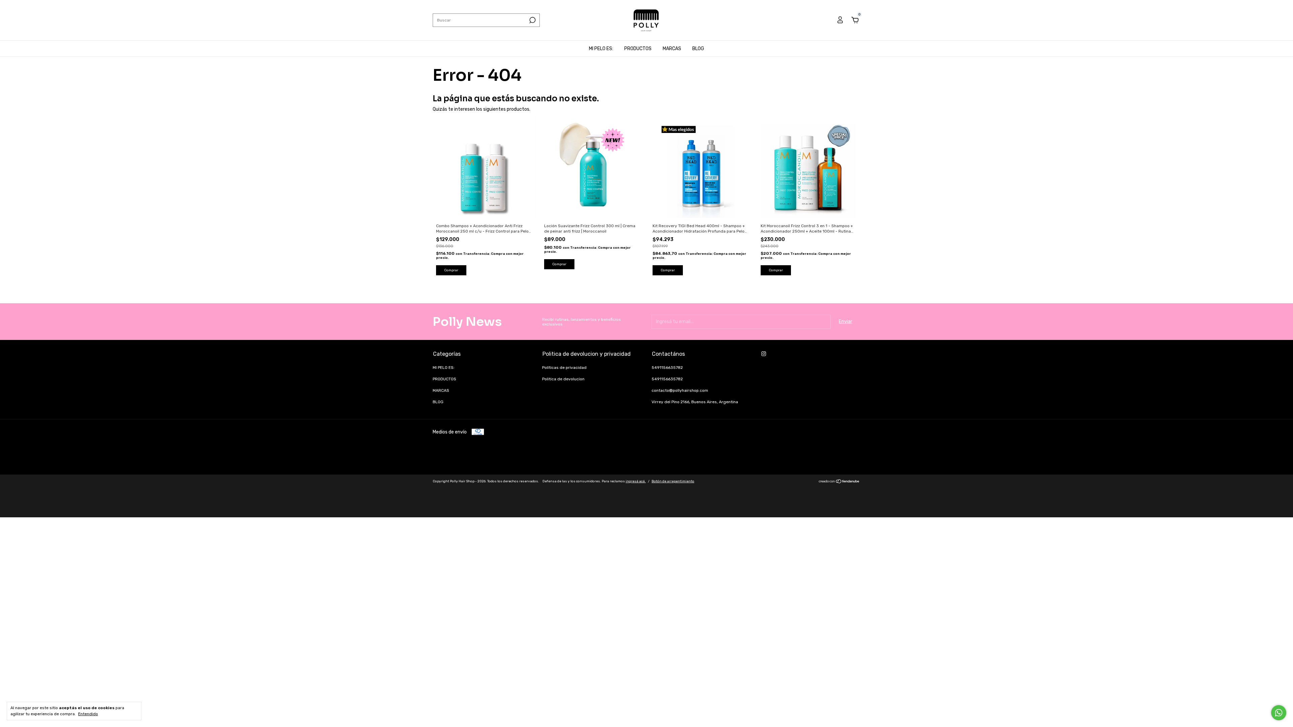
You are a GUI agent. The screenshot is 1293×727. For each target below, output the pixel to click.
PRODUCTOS (638, 48)
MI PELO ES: (601, 48)
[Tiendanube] (839, 482)
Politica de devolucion (563, 379)
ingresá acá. (636, 481)
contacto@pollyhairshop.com (680, 390)
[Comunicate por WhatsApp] (1278, 712)
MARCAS (672, 48)
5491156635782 (667, 367)
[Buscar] (532, 20)
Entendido (88, 714)
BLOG (698, 48)
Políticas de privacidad (564, 367)
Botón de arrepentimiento (673, 481)
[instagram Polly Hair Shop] (763, 353)
